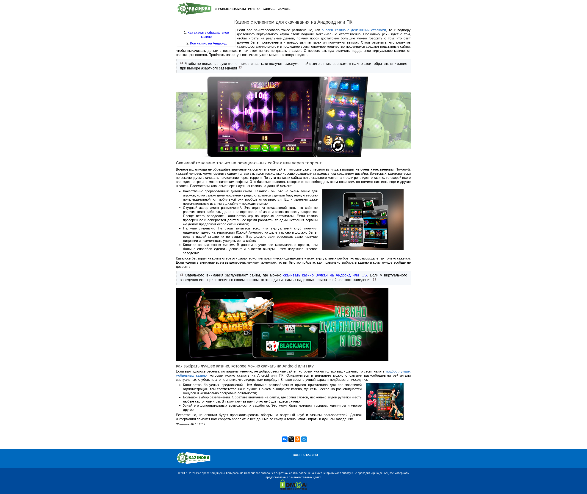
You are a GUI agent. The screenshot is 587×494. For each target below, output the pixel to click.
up (557, 483)
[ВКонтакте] (285, 439)
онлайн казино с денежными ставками (354, 30)
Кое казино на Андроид (208, 43)
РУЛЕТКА (254, 9)
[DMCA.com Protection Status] (293, 488)
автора (265, 473)
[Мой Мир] (304, 439)
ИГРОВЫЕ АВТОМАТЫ (230, 9)
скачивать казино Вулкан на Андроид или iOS (325, 275)
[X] (291, 439)
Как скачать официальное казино (208, 34)
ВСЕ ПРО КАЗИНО (305, 455)
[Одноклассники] (297, 439)
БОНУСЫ (269, 9)
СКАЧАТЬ (284, 9)
